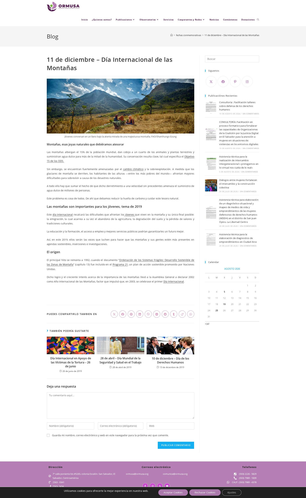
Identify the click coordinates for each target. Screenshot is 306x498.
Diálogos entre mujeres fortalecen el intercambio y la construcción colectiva (238, 183)
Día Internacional (173, 281)
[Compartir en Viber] (148, 314)
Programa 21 (120, 264)
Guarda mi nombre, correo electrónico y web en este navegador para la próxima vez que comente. (110, 435)
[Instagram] (247, 81)
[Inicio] (171, 35)
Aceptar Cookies (173, 492)
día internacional (63, 214)
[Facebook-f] (145, 486)
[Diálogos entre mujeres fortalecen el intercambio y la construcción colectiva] (211, 185)
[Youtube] (167, 486)
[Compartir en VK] (156, 314)
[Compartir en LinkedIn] (139, 314)
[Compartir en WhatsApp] (190, 314)
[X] (211, 81)
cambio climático (133, 169)
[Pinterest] (235, 81)
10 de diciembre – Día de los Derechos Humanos (170, 360)
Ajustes (231, 492)
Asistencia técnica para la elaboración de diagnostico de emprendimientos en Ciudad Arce (238, 238)
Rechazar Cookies (205, 492)
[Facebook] (223, 81)
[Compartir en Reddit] (165, 314)
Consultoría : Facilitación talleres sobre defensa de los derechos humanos (237, 106)
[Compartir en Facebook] (122, 314)
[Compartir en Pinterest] (131, 314)
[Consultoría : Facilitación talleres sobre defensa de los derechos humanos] (211, 108)
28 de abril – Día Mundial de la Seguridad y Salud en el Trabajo (120, 360)
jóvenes (129, 214)
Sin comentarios (251, 113)
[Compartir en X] (114, 314)
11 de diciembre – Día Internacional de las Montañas (232, 35)
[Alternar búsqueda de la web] (258, 19)
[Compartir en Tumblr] (173, 314)
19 (224, 304)
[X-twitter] (160, 486)
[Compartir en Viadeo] (182, 314)
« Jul (207, 323)
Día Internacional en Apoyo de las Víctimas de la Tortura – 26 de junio (70, 362)
